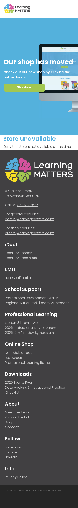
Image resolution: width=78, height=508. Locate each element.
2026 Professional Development (30, 328)
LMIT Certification (18, 278)
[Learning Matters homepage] (34, 8)
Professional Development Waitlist (32, 298)
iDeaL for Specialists (21, 258)
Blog (8, 422)
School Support (23, 290)
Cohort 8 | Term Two (21, 323)
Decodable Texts (18, 353)
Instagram (13, 452)
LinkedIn (11, 457)
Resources (13, 358)
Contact (12, 427)
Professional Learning (31, 315)
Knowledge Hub (18, 417)
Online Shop (19, 344)
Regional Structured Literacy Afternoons (37, 303)
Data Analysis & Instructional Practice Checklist (35, 390)
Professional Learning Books (27, 363)
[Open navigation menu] (69, 9)
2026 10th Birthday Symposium (29, 333)
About (12, 404)
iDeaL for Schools (19, 253)
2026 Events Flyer (18, 383)
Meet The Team (17, 412)
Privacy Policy (16, 477)
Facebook (13, 447)
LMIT (10, 270)
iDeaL (11, 245)
